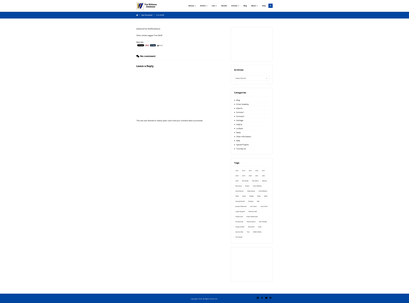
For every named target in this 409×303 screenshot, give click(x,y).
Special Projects (242, 144)
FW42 (237, 196)
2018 (236, 176)
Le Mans (239, 128)
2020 (250, 176)
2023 (236, 181)
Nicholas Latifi (252, 211)
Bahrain (264, 181)
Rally (238, 140)
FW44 (258, 196)
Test (248, 232)
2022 (263, 176)
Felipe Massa (251, 191)
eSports (239, 108)
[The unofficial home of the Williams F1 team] (147, 6)
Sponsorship (239, 232)
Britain (247, 186)
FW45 (265, 196)
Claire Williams (257, 186)
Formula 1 (240, 112)
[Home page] (137, 15)
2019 (243, 176)
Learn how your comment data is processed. (185, 120)
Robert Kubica (251, 222)
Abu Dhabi (245, 181)
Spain (259, 227)
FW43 (244, 196)
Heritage (239, 120)
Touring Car (241, 149)
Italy (258, 201)
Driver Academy (242, 104)
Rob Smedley (263, 222)
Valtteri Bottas (257, 232)
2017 (263, 171)
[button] (258, 298)
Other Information (243, 136)
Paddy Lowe (239, 216)
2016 (256, 171)
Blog (238, 100)
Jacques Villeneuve (241, 206)
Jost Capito (253, 206)
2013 (236, 171)
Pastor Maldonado (252, 216)
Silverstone (251, 227)
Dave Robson (239, 191)
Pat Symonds (239, 222)
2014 (243, 171)
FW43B (251, 196)
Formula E (240, 116)
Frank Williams (263, 191)
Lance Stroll (263, 206)
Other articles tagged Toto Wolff (149, 35)
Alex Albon (255, 181)
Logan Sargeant (240, 211)
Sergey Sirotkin (239, 227)
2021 (256, 176)
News (238, 132)
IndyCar (239, 124)
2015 (250, 171)
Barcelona (238, 186)
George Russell (240, 201)
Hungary (250, 201)
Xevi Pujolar (239, 237)
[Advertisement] (250, 43)
